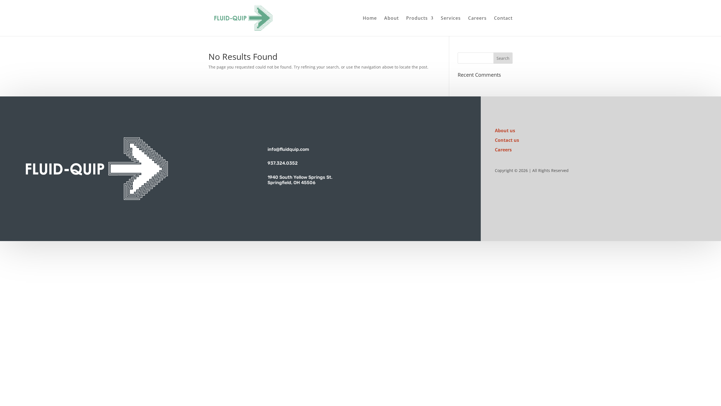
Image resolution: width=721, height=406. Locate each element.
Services (451, 18)
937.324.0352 (283, 163)
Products (417, 18)
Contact (503, 18)
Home (370, 18)
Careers (477, 18)
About (391, 18)
